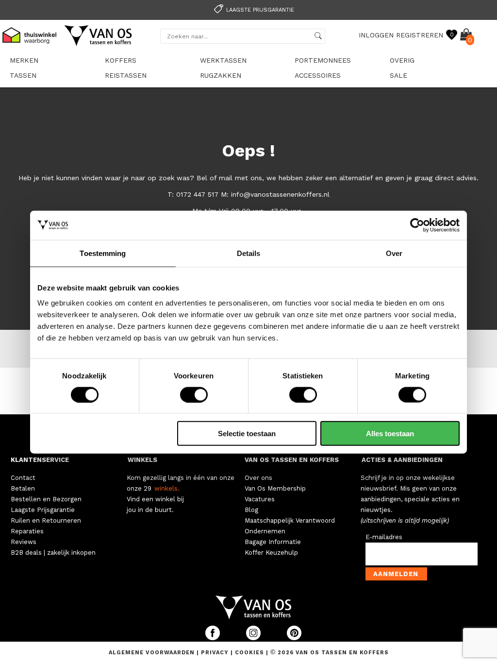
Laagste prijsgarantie (260, 10)
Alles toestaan (390, 433)
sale (398, 75)
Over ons (258, 477)
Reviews (23, 541)
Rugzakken (220, 75)
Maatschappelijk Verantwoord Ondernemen (290, 526)
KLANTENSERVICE (40, 459)
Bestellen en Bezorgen (46, 499)
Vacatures (260, 499)
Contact (23, 477)
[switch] (194, 394)
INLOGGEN (376, 35)
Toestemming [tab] (103, 253)
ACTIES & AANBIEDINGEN (402, 459)
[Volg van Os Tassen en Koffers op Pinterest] (294, 638)
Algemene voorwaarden (153, 652)
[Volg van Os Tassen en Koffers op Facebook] (213, 638)
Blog (251, 509)
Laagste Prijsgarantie (43, 509)
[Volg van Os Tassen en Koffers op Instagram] (254, 638)
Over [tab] (394, 253)
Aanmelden (395, 574)
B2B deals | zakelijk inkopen (53, 552)
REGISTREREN (419, 35)
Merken (24, 60)
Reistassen (126, 75)
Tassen (23, 75)
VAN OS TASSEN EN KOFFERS (292, 459)
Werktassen (223, 60)
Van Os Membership (275, 488)
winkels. (167, 488)
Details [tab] (249, 253)
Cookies (249, 652)
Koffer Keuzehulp (271, 552)
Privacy (216, 652)
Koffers (120, 60)
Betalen (23, 488)
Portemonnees (323, 60)
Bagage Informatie (273, 541)
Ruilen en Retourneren (46, 520)
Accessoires (318, 75)
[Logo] (98, 44)
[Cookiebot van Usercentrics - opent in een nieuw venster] (417, 225)
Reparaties (27, 531)
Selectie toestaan (247, 433)
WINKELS (142, 459)
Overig (402, 60)
